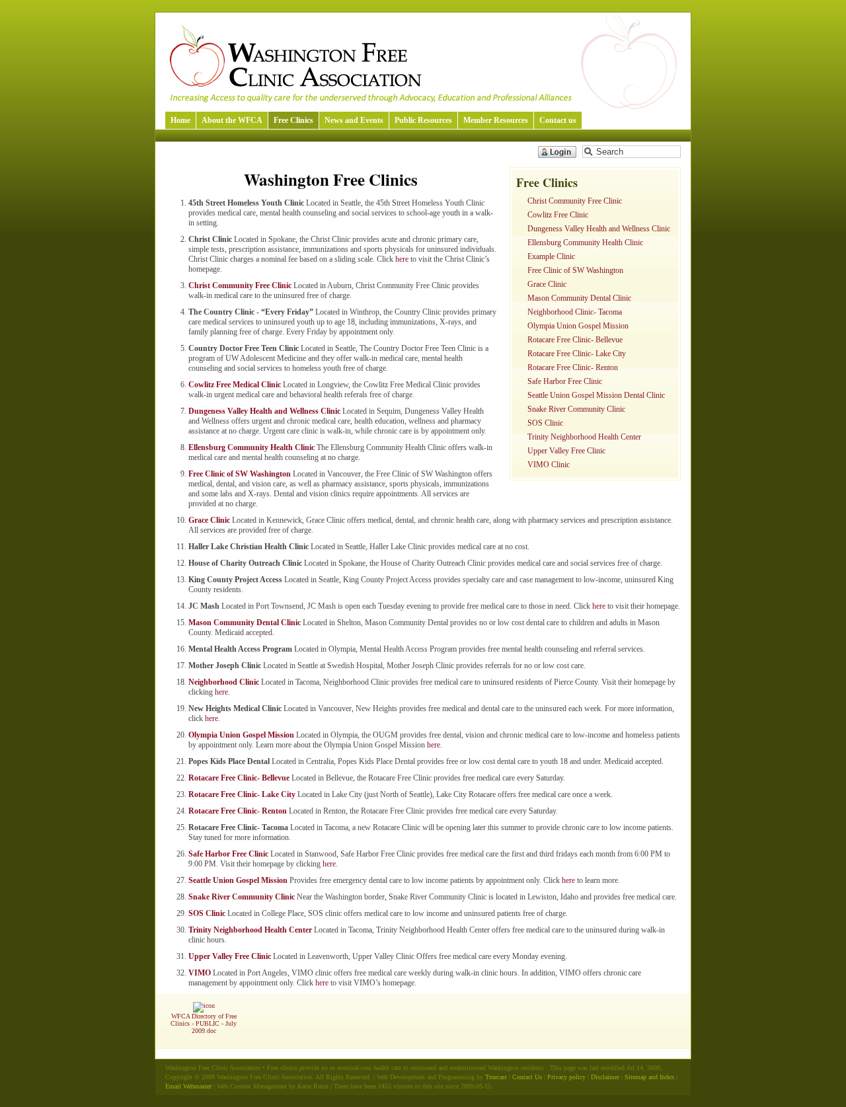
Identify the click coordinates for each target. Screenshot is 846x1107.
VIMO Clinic (548, 464)
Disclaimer (605, 1077)
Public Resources (423, 120)
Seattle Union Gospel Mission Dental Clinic (596, 395)
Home (180, 120)
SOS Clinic (545, 423)
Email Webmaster (188, 1086)
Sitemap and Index (649, 1077)
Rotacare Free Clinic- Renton (572, 367)
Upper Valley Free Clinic (566, 450)
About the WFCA (232, 120)
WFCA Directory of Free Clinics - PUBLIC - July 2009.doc (204, 1023)
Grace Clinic (546, 284)
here (401, 259)
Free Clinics (293, 120)
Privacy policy (566, 1077)
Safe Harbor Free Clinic (564, 381)
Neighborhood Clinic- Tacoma (574, 312)
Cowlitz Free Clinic (557, 214)
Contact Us (527, 1077)
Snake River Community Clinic (576, 409)
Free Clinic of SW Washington (575, 270)
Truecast (496, 1077)
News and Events (354, 120)
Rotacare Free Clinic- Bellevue (575, 339)
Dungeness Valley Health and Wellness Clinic (598, 228)
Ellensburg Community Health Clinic (585, 242)
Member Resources (495, 120)
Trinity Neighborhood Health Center (584, 436)
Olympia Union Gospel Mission (578, 325)
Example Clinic (551, 256)
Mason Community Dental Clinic (579, 298)
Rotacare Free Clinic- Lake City (576, 353)
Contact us (557, 120)
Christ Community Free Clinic (574, 201)
